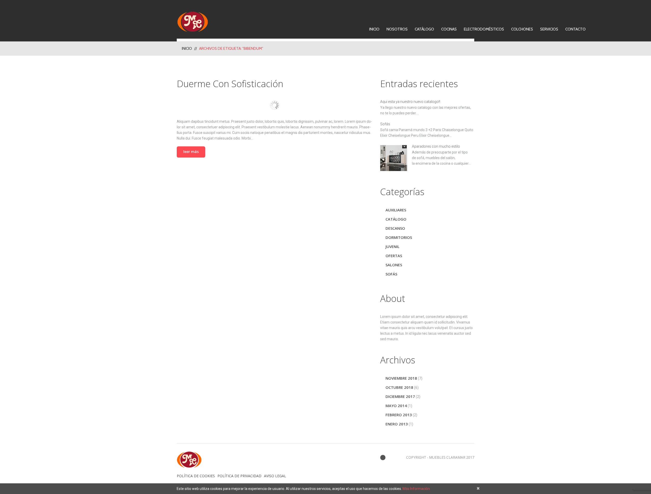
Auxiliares (396, 209)
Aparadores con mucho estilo (436, 146)
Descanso (395, 228)
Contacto (575, 29)
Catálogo (424, 29)
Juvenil (393, 246)
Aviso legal (275, 475)
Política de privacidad (239, 475)
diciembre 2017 (400, 396)
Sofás (385, 124)
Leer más (191, 151)
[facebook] (383, 457)
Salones (394, 264)
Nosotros (397, 29)
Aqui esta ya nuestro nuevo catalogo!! (410, 102)
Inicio (374, 29)
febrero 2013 (399, 414)
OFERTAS (394, 255)
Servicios (549, 29)
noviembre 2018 (401, 378)
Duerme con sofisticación (230, 84)
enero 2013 (397, 423)
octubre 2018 (399, 387)
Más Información (416, 489)
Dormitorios (399, 237)
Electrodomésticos (484, 29)
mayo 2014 (396, 405)
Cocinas (449, 29)
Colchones (522, 29)
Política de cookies (196, 475)
